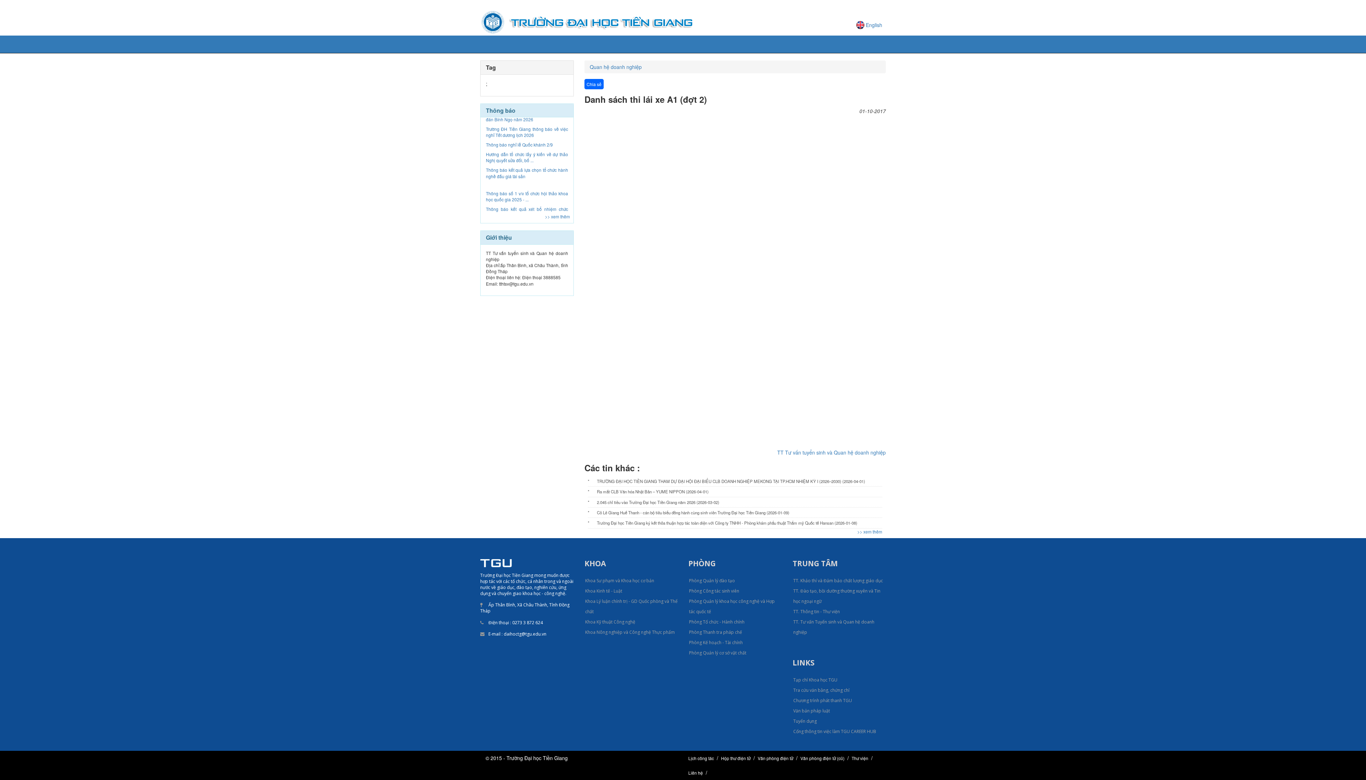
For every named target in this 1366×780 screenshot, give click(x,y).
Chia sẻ (594, 84)
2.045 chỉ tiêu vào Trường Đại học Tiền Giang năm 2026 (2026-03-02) (658, 502)
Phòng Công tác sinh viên (714, 591)
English (874, 24)
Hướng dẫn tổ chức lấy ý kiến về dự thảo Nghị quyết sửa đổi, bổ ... (527, 127)
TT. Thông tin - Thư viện (816, 612)
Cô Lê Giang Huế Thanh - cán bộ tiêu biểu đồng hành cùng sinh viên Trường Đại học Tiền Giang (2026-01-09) (693, 512)
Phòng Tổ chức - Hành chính (717, 622)
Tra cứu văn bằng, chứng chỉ (821, 690)
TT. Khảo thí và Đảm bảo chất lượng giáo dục (838, 581)
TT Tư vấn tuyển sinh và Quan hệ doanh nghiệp (831, 452)
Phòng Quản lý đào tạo (712, 581)
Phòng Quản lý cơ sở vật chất (717, 653)
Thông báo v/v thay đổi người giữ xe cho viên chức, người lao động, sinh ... (527, 213)
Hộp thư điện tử (736, 758)
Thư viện (860, 758)
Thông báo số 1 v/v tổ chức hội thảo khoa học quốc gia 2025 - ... (527, 166)
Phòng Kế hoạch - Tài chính (716, 643)
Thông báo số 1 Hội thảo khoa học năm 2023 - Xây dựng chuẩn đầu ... (527, 198)
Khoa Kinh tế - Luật (603, 591)
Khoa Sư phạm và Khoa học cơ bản (619, 581)
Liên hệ (695, 773)
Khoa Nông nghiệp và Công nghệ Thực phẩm (630, 632)
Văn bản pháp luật (811, 711)
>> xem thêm (557, 216)
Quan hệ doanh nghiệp (616, 66)
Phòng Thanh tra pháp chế (715, 632)
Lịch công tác (701, 758)
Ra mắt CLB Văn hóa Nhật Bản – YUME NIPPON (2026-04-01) (653, 491)
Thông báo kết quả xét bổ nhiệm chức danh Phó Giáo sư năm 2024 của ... (527, 182)
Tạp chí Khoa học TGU (815, 680)
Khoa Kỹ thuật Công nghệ (610, 622)
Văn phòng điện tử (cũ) (822, 758)
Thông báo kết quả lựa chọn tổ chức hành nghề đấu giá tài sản (527, 143)
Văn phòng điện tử (775, 758)
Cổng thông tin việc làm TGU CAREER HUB (834, 731)
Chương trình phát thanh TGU (822, 700)
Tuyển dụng (805, 721)
